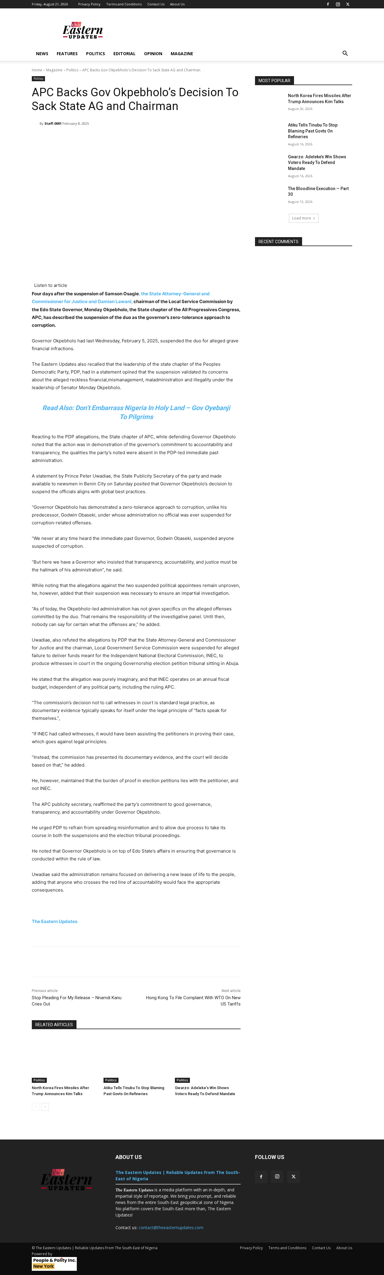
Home (37, 70)
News (42, 53)
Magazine (54, 70)
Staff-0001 (53, 123)
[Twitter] (347, 4)
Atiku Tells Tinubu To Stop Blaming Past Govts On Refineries (313, 131)
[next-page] (45, 1107)
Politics (95, 53)
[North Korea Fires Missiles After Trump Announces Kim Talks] (65, 1060)
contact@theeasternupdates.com (171, 1227)
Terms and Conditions (124, 4)
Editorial (124, 53)
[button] (345, 54)
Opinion (153, 53)
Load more (301, 218)
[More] (220, 139)
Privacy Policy (89, 4)
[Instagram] (337, 4)
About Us (177, 4)
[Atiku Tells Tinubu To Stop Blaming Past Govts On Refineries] (136, 1060)
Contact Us (155, 4)
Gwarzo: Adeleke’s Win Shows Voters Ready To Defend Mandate (317, 162)
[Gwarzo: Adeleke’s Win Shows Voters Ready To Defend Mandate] (208, 1060)
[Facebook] (327, 4)
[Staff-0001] (36, 124)
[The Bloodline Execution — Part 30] (269, 196)
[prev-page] (35, 1107)
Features (67, 53)
